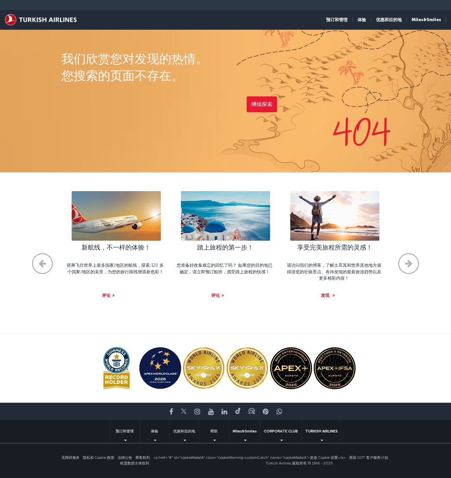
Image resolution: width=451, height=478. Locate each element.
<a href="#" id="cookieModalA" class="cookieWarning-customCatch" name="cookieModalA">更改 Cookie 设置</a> (249, 458)
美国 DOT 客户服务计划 (368, 458)
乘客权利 (142, 458)
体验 (154, 431)
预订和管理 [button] (337, 19)
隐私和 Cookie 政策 (98, 458)
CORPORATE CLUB (281, 431)
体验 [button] (362, 19)
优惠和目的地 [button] (389, 19)
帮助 (214, 431)
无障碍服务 (70, 458)
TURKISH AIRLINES (321, 431)
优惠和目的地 (184, 431)
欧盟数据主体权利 (134, 463)
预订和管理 (125, 431)
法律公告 (125, 458)
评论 (106, 295)
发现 (326, 295)
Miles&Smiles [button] (426, 19)
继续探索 (261, 104)
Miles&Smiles (244, 431)
